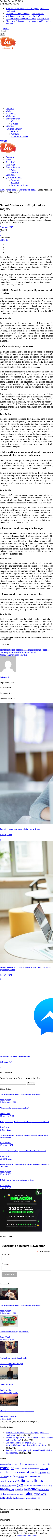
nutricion (44, 1489)
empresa (21, 1477)
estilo (20, 1480)
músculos (31, 1489)
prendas (7, 1494)
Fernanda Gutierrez (8, 1416)
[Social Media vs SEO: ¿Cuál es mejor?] (8, 671)
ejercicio (12, 1476)
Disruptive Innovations (27, 1535)
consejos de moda (33, 1468)
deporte (32, 1472)
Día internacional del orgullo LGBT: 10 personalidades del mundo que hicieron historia (26, 1444)
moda (4, 1489)
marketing (47, 1485)
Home (3, 190)
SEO (20, 652)
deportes (42, 1472)
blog (2, 650)
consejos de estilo (21, 1468)
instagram (35, 650)
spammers (10, 655)
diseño (3, 1476)
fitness (39, 1480)
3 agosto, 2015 (6, 227)
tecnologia (40, 1494)
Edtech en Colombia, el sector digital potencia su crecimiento (20, 1094)
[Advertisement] (26, 78)
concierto (46, 1464)
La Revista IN (4, 677)
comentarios (9, 650)
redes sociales (14, 1494)
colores (38, 1464)
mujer (11, 1489)
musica (19, 1489)
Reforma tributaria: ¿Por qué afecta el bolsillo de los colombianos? (23, 1151)
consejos (7, 1467)
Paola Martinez (6, 1390)
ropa (22, 1494)
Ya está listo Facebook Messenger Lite (15, 1056)
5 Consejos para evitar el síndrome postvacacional (17, 1411)
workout (29, 1498)
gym (20, 1485)
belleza (20, 1464)
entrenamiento (34, 1476)
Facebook (19, 650)
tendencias (7, 1497)
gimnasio (5, 1484)
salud (29, 1493)
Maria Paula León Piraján (11, 1363)
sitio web (26, 652)
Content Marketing (27, 190)
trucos (22, 1498)
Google (13, 1485)
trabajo (18, 655)
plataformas (12, 652)
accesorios (3, 1464)
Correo (5, 1264)
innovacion (28, 1485)
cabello (27, 1464)
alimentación (12, 1464)
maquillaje (37, 1485)
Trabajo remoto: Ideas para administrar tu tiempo (20, 829)
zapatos (36, 1498)
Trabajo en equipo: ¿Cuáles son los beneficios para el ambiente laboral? (24, 1122)
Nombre (6, 1254)
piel (2, 1494)
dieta (48, 1473)
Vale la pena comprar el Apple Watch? (23, 16)
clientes (32, 1464)
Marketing (11, 190)
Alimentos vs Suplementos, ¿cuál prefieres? (25, 13)
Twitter (24, 655)
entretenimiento (8, 1481)
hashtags (27, 650)
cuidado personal (13, 1472)
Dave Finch (5, 1113)
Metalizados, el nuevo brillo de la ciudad (13, 1358)
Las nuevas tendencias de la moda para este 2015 (27, 18)
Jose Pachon (5, 1100)
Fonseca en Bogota (6, 1384)
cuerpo (44, 1468)
